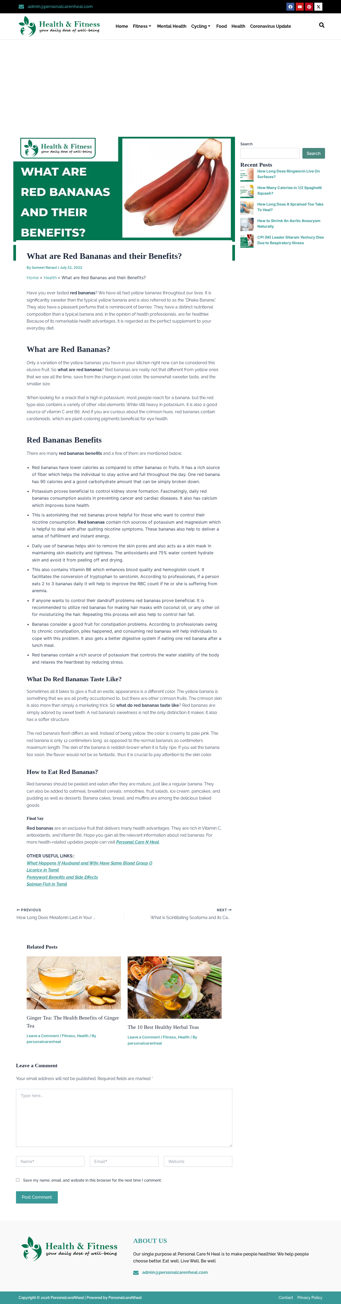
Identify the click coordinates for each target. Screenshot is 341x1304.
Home (122, 26)
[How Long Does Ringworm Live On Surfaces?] (247, 175)
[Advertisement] (170, 79)
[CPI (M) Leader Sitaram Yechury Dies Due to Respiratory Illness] (247, 241)
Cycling (199, 26)
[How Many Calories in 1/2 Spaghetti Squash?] (247, 191)
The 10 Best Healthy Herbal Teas (163, 1027)
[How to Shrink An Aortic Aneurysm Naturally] (247, 224)
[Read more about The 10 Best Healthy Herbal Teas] (175, 987)
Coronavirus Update (270, 26)
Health (238, 26)
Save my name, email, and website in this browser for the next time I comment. (92, 1180)
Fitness (140, 26)
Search (246, 144)
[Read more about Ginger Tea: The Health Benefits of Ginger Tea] (74, 982)
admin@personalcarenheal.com (60, 6)
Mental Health (171, 26)
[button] (321, 26)
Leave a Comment (43, 1035)
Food (221, 26)
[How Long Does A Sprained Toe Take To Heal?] (247, 208)
